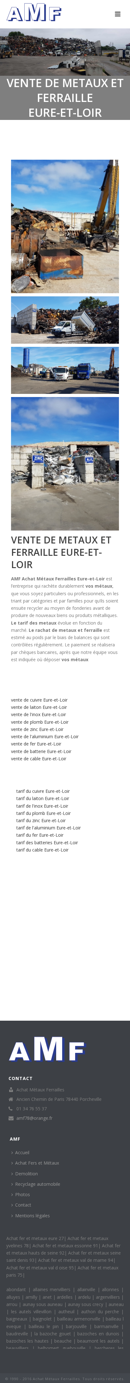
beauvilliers (19, 1348)
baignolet (43, 1319)
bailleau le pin (45, 1326)
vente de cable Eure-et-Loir (38, 759)
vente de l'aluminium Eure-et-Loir (45, 736)
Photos (22, 1194)
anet (48, 1297)
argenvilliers (108, 1297)
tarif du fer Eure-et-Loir (39, 835)
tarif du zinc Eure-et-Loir (41, 820)
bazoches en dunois (99, 1334)
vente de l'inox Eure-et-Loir (38, 714)
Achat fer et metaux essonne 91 (65, 1246)
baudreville (18, 1334)
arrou (12, 1304)
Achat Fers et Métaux (37, 1163)
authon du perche (101, 1312)
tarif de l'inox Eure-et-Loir (42, 806)
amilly (32, 1297)
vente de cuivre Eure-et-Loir (39, 700)
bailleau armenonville (79, 1319)
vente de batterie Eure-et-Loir (41, 751)
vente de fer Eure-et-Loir (36, 744)
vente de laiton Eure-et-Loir (39, 707)
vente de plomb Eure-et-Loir (39, 722)
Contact (23, 1205)
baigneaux (17, 1319)
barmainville (107, 1326)
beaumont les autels (99, 1341)
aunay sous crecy (86, 1304)
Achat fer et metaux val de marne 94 (75, 1260)
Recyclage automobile (37, 1184)
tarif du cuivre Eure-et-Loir (43, 791)
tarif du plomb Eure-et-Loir (43, 813)
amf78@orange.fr (34, 1118)
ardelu (85, 1297)
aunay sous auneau (43, 1304)
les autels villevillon (32, 1312)
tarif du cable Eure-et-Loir (42, 850)
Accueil (22, 1152)
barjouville (77, 1326)
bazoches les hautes (28, 1341)
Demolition (26, 1174)
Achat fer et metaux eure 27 (35, 1238)
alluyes (13, 1297)
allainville (87, 1289)
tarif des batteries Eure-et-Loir (47, 843)
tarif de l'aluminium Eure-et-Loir (48, 828)
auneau (116, 1304)
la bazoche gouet (53, 1334)
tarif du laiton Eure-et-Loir (42, 798)
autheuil (67, 1312)
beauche (63, 1341)
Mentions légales (32, 1216)
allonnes (111, 1289)
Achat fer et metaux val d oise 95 (40, 1268)
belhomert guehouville (63, 1348)
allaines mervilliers (53, 1289)
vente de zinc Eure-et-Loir (37, 729)
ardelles (65, 1297)
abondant (17, 1289)
